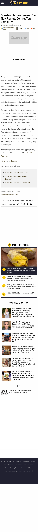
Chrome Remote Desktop (21, 200)
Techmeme (13, 161)
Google (31, 200)
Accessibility (18, 464)
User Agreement (28, 464)
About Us (18, 461)
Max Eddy (5, 25)
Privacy (33, 461)
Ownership (22, 471)
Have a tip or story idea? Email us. (20, 390)
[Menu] (2, 3)
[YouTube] (31, 205)
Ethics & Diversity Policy (12, 468)
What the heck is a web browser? (17, 182)
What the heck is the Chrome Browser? (16, 177)
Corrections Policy (26, 468)
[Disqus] (19, 424)
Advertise (26, 461)
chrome (12, 200)
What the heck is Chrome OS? (16, 172)
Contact (29, 471)
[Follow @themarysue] (18, 205)
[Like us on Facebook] (21, 205)
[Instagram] (24, 205)
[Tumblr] (27, 205)
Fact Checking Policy (11, 471)
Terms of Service (8, 464)
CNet (3, 161)
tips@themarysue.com (9, 194)
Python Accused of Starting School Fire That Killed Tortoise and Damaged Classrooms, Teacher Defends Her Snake (20, 270)
